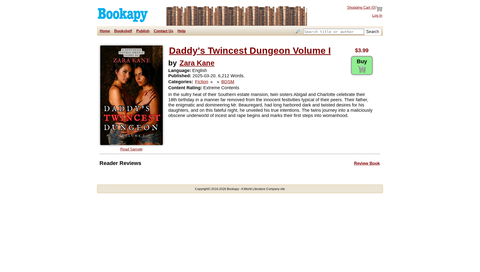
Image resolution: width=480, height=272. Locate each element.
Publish (143, 31)
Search (372, 32)
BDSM (227, 81)
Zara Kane (197, 63)
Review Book (367, 163)
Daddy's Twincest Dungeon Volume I (250, 51)
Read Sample (131, 149)
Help (182, 31)
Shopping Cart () (361, 8)
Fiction (201, 81)
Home (105, 31)
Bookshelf (123, 31)
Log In (377, 16)
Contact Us (163, 31)
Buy (362, 61)
